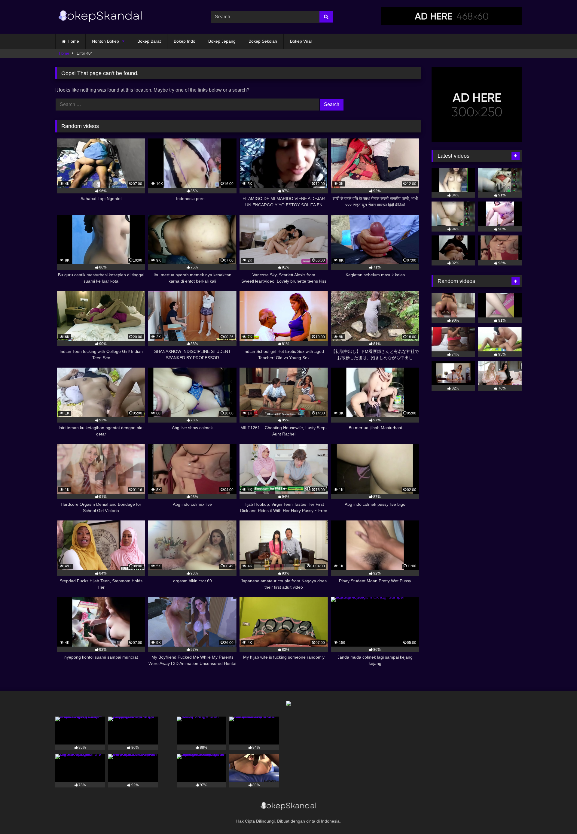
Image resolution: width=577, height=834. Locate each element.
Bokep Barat (149, 41)
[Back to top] (558, 816)
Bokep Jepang (222, 41)
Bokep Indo (184, 41)
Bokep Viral (301, 41)
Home (73, 41)
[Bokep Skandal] (100, 17)
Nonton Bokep (105, 41)
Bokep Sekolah (263, 41)
